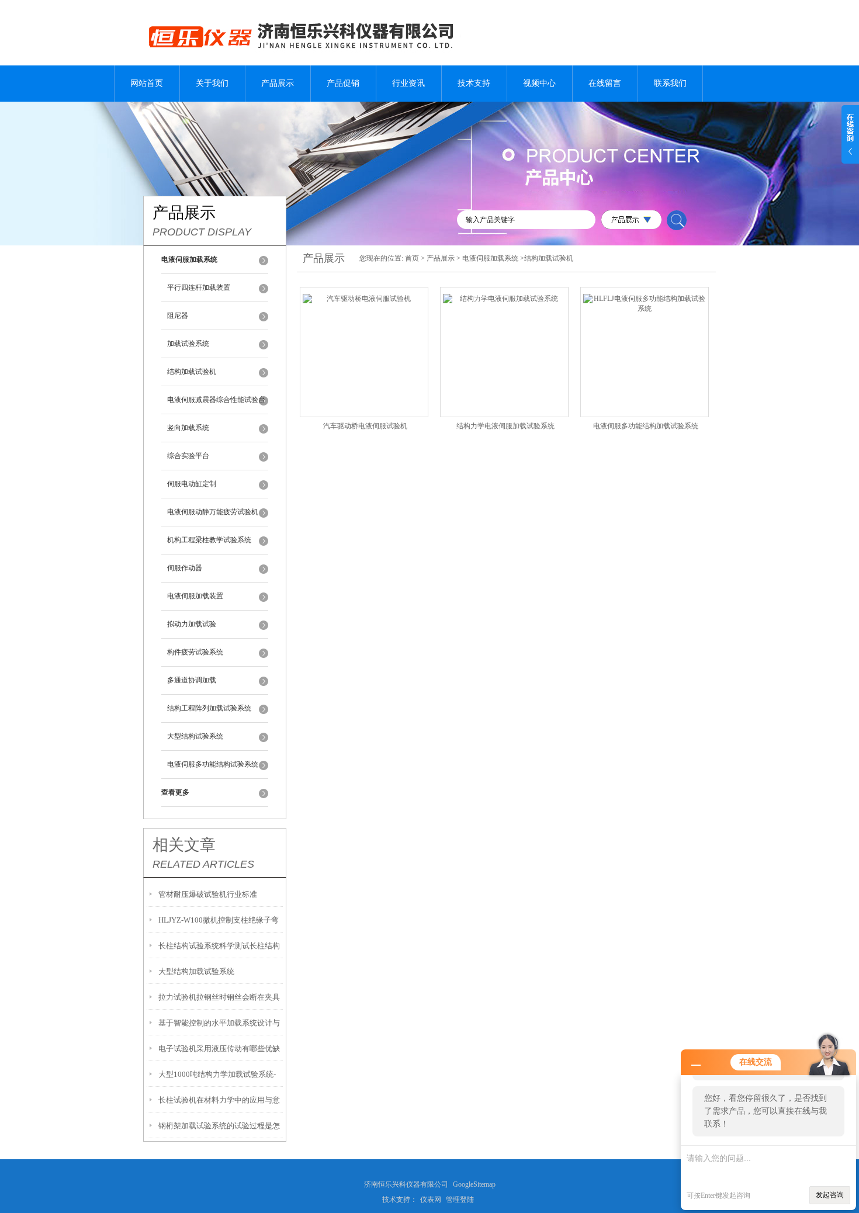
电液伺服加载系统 (490, 258)
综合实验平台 (188, 456)
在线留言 (604, 83)
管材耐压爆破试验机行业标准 (207, 894)
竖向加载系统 (188, 428)
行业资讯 (408, 83)
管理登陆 (460, 1199)
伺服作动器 (184, 568)
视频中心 (539, 83)
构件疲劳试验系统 (195, 652)
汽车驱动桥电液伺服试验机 (365, 426)
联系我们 (670, 83)
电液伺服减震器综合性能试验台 (216, 400)
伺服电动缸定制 (191, 484)
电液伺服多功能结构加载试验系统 (645, 426)
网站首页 (146, 83)
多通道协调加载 (191, 680)
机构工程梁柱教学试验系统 (209, 540)
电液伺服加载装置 (195, 596)
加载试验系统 (188, 343)
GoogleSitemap (474, 1184)
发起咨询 (830, 1195)
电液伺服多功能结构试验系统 (212, 764)
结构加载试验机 (191, 372)
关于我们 (212, 83)
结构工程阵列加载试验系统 (209, 708)
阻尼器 (177, 315)
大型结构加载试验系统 (196, 971)
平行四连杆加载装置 (198, 287)
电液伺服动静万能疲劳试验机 (212, 512)
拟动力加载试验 (191, 624)
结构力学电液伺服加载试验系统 (505, 426)
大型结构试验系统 (195, 736)
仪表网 (430, 1199)
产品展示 (277, 83)
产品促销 (343, 83)
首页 (412, 258)
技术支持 (474, 83)
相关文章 (184, 845)
